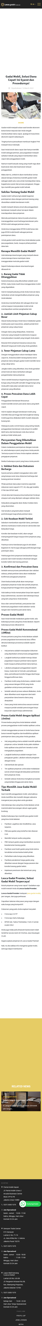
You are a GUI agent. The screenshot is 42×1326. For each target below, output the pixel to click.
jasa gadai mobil (33, 893)
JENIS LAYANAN (21, 1320)
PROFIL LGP (21, 1316)
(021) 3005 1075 (9, 1205)
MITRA (21, 1324)
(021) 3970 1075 (9, 1246)
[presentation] (2, 1102)
